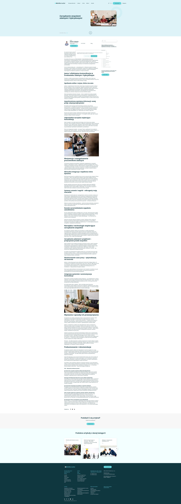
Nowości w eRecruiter (106, 58)
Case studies (66, 477)
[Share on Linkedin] (74, 409)
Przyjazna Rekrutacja (106, 60)
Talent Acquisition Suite (106, 64)
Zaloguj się (124, 3)
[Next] (116, 448)
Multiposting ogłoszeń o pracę (82, 488)
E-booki (65, 475)
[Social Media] (65, 499)
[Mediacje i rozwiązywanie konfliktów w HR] (108, 447)
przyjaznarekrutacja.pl (94, 494)
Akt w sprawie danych (81, 479)
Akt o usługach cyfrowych (81, 478)
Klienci (103, 57)
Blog (64, 32)
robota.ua (92, 492)
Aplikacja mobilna (67, 492)
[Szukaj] (109, 3)
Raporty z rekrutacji (67, 491)
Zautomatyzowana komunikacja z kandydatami (70, 496)
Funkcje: (65, 486)
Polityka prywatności (81, 476)
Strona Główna (62, 32)
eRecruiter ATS (67, 472)
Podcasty (65, 478)
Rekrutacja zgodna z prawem (107, 61)
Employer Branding (105, 54)
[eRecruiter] (60, 3)
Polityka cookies (80, 477)
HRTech (104, 55)
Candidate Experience (106, 53)
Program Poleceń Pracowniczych (83, 490)
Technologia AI (80, 489)
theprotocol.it (92, 491)
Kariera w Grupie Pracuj (81, 475)
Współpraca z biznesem (68, 488)
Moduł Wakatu (80, 494)
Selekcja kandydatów (106, 62)
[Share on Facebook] (70, 409)
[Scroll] (90, 32)
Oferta (83, 3)
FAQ (65, 482)
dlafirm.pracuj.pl (93, 489)
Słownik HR (104, 63)
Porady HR (104, 59)
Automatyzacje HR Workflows (69, 489)
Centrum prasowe (67, 479)
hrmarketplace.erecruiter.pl (95, 490)
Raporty (65, 476)
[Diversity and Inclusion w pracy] (72, 446)
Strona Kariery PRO (67, 490)
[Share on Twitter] (72, 409)
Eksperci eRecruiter (67, 481)
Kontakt (92, 3)
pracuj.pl (92, 488)
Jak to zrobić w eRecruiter (106, 56)
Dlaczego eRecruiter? (68, 470)
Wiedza (87, 3)
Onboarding (79, 491)
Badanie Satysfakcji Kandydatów (83, 492)
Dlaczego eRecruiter (71, 3)
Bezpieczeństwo (67, 494)
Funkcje (78, 3)
